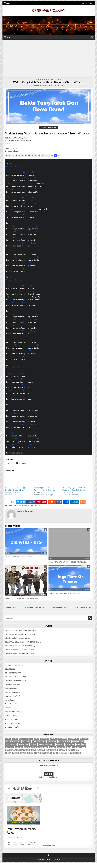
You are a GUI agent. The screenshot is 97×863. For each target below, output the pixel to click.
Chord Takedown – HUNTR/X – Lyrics (19, 650)
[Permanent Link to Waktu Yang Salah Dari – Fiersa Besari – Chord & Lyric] (48, 106)
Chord (39, 79)
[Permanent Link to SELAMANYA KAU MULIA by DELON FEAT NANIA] (69, 544)
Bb (16, 155)
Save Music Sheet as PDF (48, 127)
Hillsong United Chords (46, 744)
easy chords (26, 741)
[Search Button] (91, 37)
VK (60, 502)
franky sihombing (78, 741)
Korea (84, 744)
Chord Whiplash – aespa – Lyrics (17, 638)
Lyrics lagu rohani (79, 747)
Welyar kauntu (64, 753)
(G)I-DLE (8, 739)
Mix (84, 502)
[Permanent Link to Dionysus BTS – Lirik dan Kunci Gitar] (26, 541)
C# (26, 155)
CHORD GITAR (46, 79)
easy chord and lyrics (13, 741)
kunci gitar (9, 747)
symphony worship (12, 753)
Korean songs (10, 696)
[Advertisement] (48, 58)
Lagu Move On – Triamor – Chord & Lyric (64, 593)
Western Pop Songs (12, 723)
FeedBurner (53, 777)
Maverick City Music (12, 750)
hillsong (33, 744)
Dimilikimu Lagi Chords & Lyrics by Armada (21, 599)
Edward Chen (52, 741)
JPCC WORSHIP (69, 744)
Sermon (8, 708)
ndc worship (25, 750)
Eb (39, 155)
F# (49, 155)
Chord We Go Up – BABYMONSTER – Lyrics (21, 646)
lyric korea (60, 747)
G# (58, 155)
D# (36, 155)
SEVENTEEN (63, 750)
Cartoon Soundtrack (12, 665)
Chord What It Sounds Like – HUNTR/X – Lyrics (23, 642)
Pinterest (42, 502)
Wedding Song (10, 719)
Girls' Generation (11, 744)
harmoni (38, 85)
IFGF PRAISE (59, 744)
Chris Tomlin (62, 739)
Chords (53, 739)
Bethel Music (23, 739)
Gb (52, 155)
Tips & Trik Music (12, 712)
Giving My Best (24, 744)
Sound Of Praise (73, 750)
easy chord (84, 739)
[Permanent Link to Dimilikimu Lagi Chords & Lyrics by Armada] (26, 580)
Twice (55, 753)
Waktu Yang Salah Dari (32, 505)
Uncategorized (11, 715)
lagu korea (18, 747)
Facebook (32, 502)
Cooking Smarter (48, 846)
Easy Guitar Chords (39, 741)
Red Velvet (40, 750)
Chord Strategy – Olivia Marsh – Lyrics (20, 654)
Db (29, 155)
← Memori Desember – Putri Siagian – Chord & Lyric (25, 607)
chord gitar (45, 739)
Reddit (53, 502)
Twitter (22, 502)
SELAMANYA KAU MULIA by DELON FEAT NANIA (67, 562)
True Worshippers (27, 753)
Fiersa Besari (18, 505)
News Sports (10, 704)
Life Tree (52, 747)
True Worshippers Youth (43, 753)
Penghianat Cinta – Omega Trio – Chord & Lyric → (73, 607)
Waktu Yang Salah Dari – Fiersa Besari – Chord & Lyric (48, 82)
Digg (67, 502)
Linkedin (75, 502)
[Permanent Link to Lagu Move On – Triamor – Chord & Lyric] (69, 578)
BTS (31, 739)
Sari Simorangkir (51, 750)
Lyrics (7, 700)
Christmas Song (11, 684)
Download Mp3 (73, 739)
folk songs (9, 688)
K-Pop (78, 744)
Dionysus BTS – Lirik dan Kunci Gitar (19, 557)
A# (13, 155)
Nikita (33, 750)
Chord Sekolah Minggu (13, 677)
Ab (6, 155)
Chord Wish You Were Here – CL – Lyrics (20, 634)
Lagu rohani (28, 747)
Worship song (75, 753)
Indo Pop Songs (56, 79)
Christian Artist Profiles (14, 681)
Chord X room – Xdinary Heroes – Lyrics (20, 630)
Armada (14, 739)
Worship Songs (11, 727)
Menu (8, 3)
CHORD (37, 739)
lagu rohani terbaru (41, 747)
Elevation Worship (64, 741)
